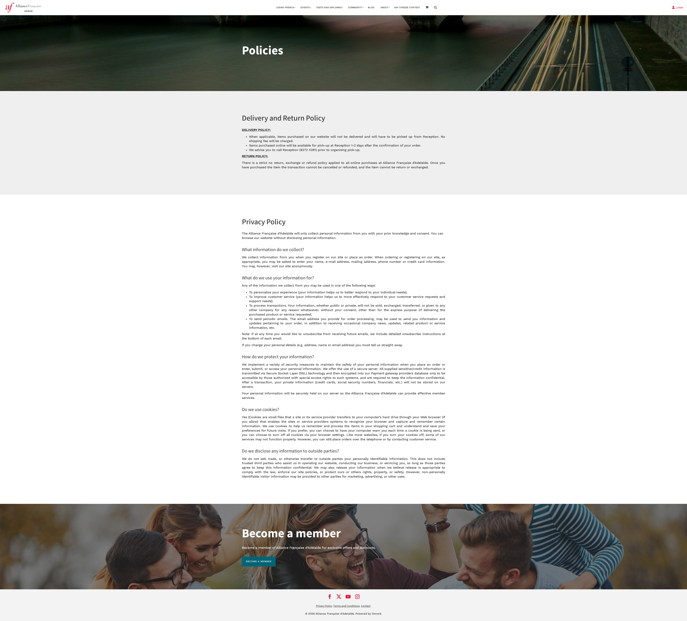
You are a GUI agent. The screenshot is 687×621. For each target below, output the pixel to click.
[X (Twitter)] (338, 596)
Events (305, 7)
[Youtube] (348, 596)
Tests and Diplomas (329, 7)
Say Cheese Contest (407, 7)
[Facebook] (329, 596)
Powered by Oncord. (368, 613)
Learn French (285, 7)
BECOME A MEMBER (254, 558)
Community (355, 7)
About (385, 7)
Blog (371, 7)
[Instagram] (357, 596)
